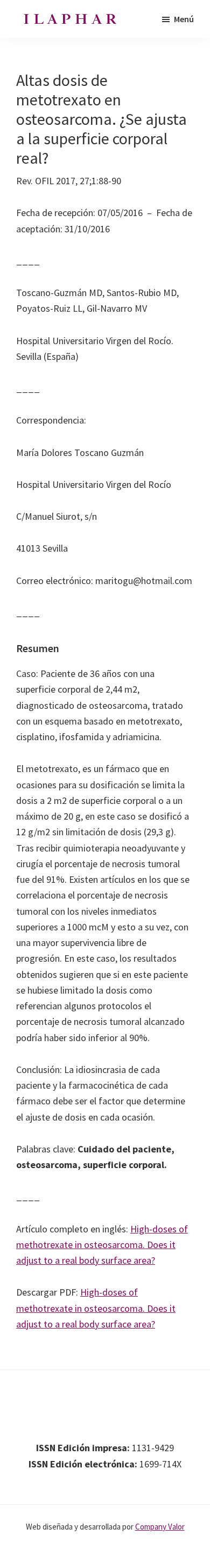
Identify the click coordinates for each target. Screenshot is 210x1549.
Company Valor (160, 1526)
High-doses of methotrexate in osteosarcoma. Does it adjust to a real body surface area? (102, 1245)
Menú (184, 19)
